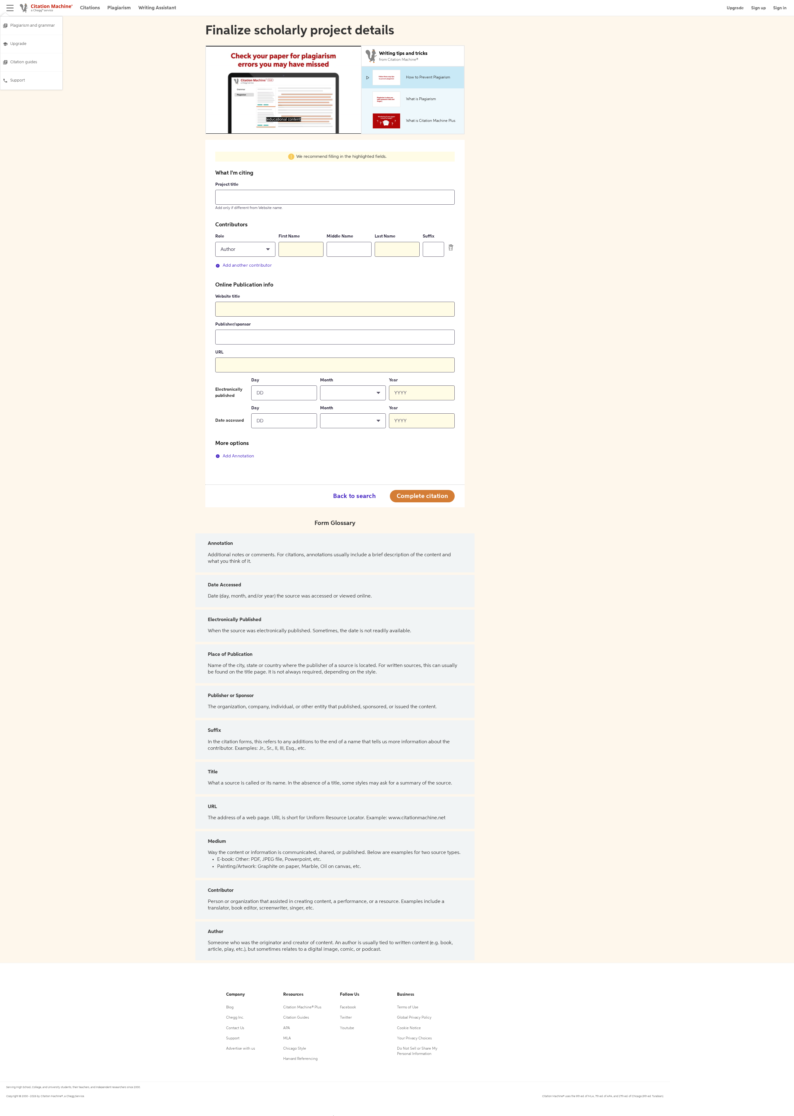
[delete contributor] (451, 247)
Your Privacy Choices (414, 1038)
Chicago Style (294, 1049)
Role (219, 236)
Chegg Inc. (235, 1018)
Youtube (347, 1028)
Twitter (346, 1018)
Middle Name (340, 236)
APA (286, 1028)
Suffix (428, 236)
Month (326, 380)
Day (255, 380)
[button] (245, 249)
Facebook (348, 1007)
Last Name (385, 236)
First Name (289, 236)
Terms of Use (407, 1007)
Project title (227, 184)
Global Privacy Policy (414, 1018)
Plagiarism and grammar (32, 26)
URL (219, 352)
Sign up (758, 8)
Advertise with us (240, 1049)
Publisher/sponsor (233, 324)
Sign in (780, 8)
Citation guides (23, 62)
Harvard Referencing (300, 1059)
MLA (287, 1038)
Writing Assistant (157, 8)
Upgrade (18, 44)
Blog (230, 1007)
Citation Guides (296, 1018)
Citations (90, 8)
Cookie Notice (409, 1028)
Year (393, 380)
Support (17, 80)
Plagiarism (119, 8)
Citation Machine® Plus (302, 1007)
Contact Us (235, 1028)
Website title (227, 296)
